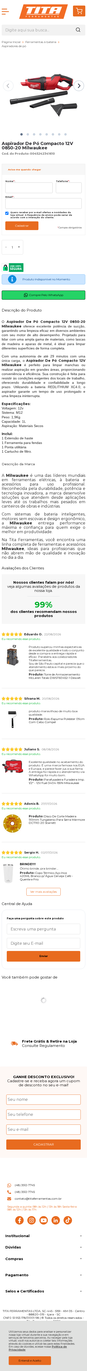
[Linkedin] (55, 1223)
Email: (9, 197)
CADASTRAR (43, 1144)
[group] (43, 1043)
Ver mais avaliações (43, 891)
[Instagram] (31, 1223)
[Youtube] (43, 1223)
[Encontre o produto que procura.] (78, 30)
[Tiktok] (68, 1223)
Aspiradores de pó (14, 46)
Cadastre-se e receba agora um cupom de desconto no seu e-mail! (43, 1083)
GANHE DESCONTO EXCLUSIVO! (43, 1076)
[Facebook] (19, 1223)
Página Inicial (11, 42)
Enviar (43, 956)
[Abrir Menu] (5, 11)
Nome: (10, 181)
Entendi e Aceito (30, 1360)
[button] (21, 134)
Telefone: (63, 181)
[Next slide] (78, 85)
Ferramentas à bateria (41, 42)
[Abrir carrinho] (79, 11)
